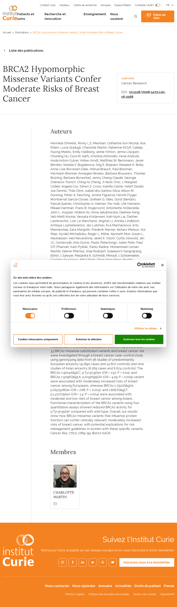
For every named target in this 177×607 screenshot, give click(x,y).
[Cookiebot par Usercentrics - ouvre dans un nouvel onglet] (140, 265)
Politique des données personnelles (109, 594)
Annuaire (105, 5)
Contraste (144, 5)
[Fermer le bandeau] (162, 265)
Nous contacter (57, 586)
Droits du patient (147, 586)
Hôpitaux (64, 5)
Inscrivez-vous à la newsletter (147, 562)
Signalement (167, 594)
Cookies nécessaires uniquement (38, 339)
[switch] (69, 315)
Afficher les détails (145, 328)
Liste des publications (26, 50)
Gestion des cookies (144, 594)
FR (167, 5)
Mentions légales (75, 594)
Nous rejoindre (83, 586)
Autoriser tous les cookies (139, 339)
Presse (169, 586)
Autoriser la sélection (88, 339)
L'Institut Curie (47, 5)
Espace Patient (123, 5)
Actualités (123, 586)
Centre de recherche (85, 5)
